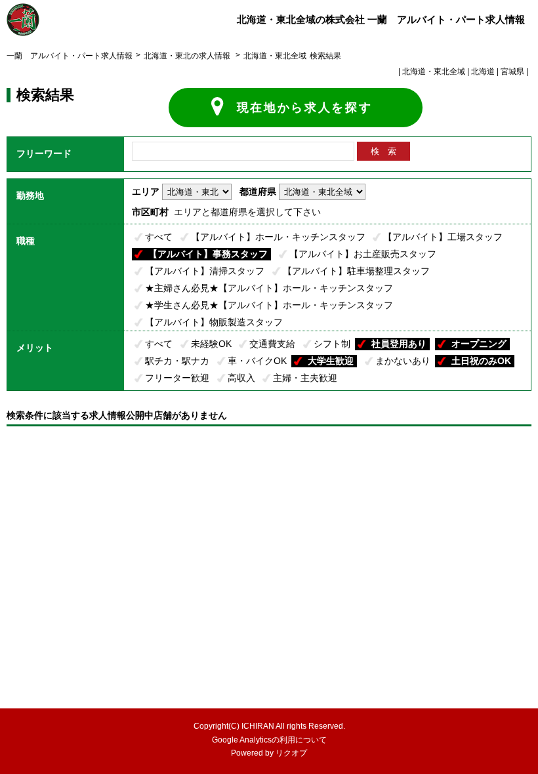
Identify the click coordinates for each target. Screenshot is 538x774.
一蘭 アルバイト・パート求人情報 (70, 55)
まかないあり (402, 361)
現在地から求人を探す (305, 107)
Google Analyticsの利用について (269, 739)
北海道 (483, 71)
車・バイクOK (257, 361)
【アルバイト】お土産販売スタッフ (362, 254)
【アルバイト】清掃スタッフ (204, 271)
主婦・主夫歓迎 (305, 378)
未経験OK (211, 343)
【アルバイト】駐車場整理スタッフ (356, 271)
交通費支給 (272, 343)
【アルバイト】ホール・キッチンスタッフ (278, 237)
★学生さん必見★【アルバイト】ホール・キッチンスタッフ (269, 305)
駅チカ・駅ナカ (177, 361)
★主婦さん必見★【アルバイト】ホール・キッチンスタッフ (269, 288)
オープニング (479, 343)
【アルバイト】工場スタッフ (443, 237)
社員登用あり (398, 343)
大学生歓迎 (331, 361)
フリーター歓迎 (177, 378)
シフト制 (332, 343)
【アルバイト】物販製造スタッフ (214, 322)
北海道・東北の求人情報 (188, 55)
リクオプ (291, 753)
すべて (159, 237)
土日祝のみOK (481, 361)
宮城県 (512, 71)
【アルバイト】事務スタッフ (208, 254)
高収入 (241, 378)
